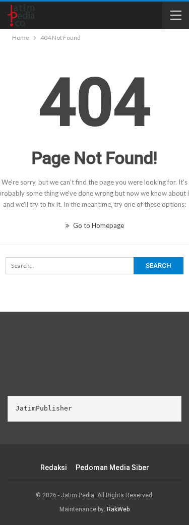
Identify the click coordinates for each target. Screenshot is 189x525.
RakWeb (118, 509)
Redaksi (53, 467)
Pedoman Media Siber (112, 467)
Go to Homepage (98, 225)
